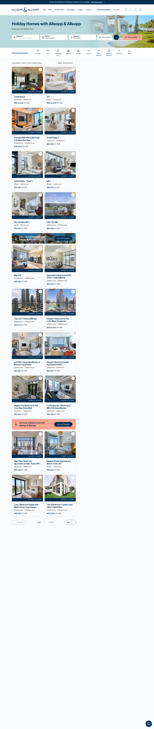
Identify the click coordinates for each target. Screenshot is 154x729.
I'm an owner (132, 37)
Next (39, 80)
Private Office (59, 10)
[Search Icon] (130, 9)
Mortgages (71, 10)
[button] (135, 10)
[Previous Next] (27, 80)
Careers (89, 10)
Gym (47, 53)
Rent (50, 10)
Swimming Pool (58, 54)
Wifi (129, 53)
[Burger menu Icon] (140, 9)
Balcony (68, 53)
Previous (15, 80)
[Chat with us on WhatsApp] (149, 724)
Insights (80, 10)
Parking (37, 53)
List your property (104, 10)
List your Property (63, 238)
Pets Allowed (98, 54)
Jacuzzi (88, 53)
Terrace (78, 53)
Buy (44, 10)
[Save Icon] (125, 9)
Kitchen (119, 53)
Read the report (96, 2)
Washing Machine (109, 54)
